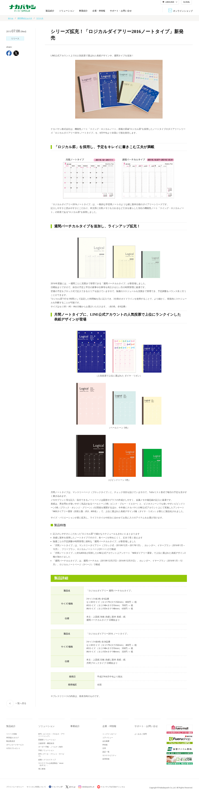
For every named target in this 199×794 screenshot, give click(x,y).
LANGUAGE (169, 2)
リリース (39, 18)
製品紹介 (50, 10)
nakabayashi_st (88, 787)
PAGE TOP (194, 780)
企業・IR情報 (98, 10)
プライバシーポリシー (15, 787)
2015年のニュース (24, 18)
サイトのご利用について (36, 787)
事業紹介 (83, 10)
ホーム (10, 18)
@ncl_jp (72, 787)
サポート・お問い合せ (121, 10)
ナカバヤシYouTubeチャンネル (113, 787)
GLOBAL (186, 2)
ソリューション (66, 10)
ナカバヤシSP (57, 787)
